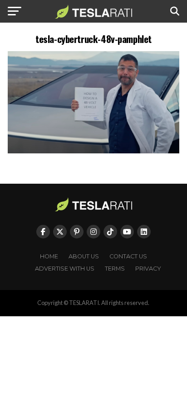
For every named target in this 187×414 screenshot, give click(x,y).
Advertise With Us (64, 268)
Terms (115, 268)
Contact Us (128, 256)
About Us (84, 256)
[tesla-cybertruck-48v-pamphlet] (93, 151)
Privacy (148, 268)
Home (49, 256)
